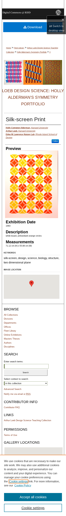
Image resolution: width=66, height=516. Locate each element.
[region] (33, 485)
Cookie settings (18, 481)
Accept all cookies (33, 497)
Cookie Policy (22, 485)
